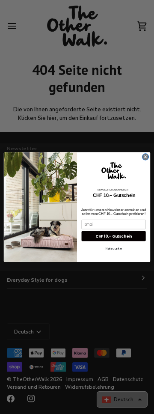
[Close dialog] (145, 157)
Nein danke (114, 248)
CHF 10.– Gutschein (113, 235)
